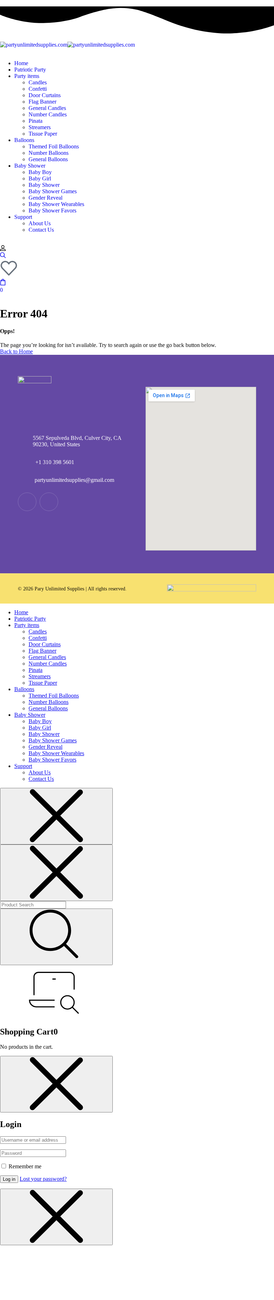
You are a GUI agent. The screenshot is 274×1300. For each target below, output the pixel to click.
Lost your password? (43, 1179)
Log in (9, 1179)
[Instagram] (27, 502)
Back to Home (16, 351)
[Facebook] (49, 502)
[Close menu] (56, 816)
